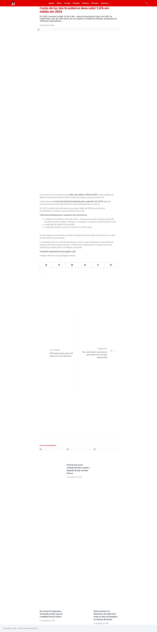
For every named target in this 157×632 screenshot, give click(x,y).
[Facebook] (59, 265)
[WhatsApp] (46, 265)
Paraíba (76, 3)
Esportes (104, 3)
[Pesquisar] (146, 3)
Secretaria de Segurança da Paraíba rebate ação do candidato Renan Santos (51, 614)
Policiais (94, 3)
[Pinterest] (98, 265)
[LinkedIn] (110, 265)
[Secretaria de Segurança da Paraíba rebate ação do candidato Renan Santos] (51, 528)
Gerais (51, 3)
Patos (59, 3)
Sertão (67, 3)
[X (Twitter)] (72, 265)
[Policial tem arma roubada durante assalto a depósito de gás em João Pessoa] (78, 454)
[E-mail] (84, 265)
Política (85, 3)
